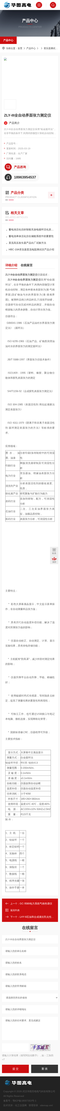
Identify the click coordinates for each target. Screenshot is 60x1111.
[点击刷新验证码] (40, 1047)
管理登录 (33, 1105)
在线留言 (27, 265)
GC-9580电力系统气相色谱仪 (36, 903)
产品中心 (8, 40)
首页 (20, 48)
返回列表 (15, 910)
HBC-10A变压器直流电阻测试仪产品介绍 (31, 249)
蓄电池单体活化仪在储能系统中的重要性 (31, 236)
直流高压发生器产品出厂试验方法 (27, 242)
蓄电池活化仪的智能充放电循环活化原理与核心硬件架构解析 (32, 229)
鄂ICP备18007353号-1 (24, 1100)
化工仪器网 (21, 1105)
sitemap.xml (46, 1105)
